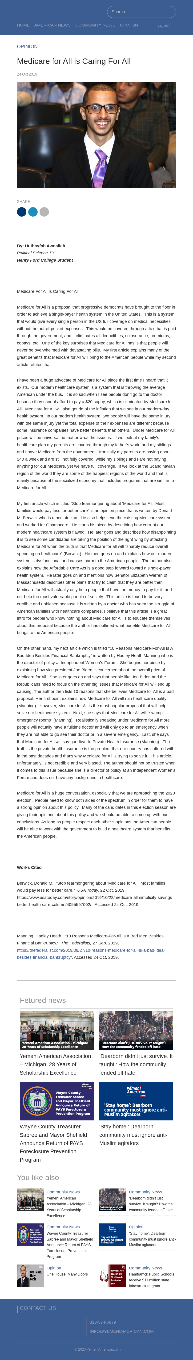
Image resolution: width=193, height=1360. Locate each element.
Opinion (129, 25)
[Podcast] (79, 1322)
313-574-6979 (103, 1322)
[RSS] (68, 1322)
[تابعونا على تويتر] (33, 1322)
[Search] (170, 11)
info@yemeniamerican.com (122, 1331)
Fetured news (43, 1000)
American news (52, 25)
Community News (95, 25)
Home (23, 25)
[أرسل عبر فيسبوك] (21, 212)
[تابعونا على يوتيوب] (44, 1322)
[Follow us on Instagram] (56, 1322)
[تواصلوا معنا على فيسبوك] (21, 1322)
